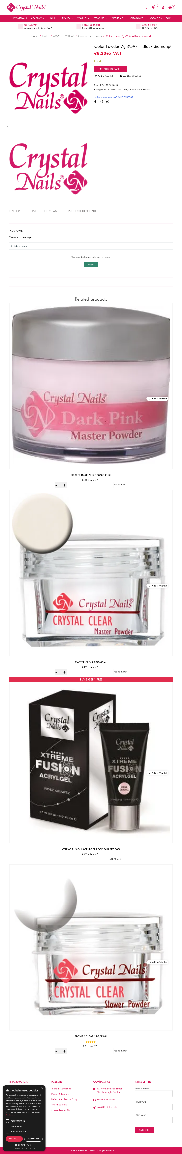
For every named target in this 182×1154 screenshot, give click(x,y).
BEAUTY (66, 18)
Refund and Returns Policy (64, 1099)
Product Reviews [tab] (44, 210)
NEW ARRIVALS (19, 18)
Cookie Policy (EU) (60, 1110)
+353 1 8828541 (106, 1099)
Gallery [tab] (15, 210)
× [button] (42, 1088)
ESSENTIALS (117, 18)
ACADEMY (36, 18)
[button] (157, 399)
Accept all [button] (14, 1139)
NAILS (52, 18)
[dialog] (24, 1118)
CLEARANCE (136, 18)
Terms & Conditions (61, 1088)
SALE (168, 18)
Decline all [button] (33, 1139)
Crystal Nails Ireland (86, 1150)
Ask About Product (132, 76)
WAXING (81, 18)
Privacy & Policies (60, 1093)
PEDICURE (99, 18)
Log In (91, 264)
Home (34, 36)
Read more (10, 1115)
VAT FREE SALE (59, 1104)
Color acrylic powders (90, 36)
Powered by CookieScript (24, 1148)
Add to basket (113, 69)
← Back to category (113, 97)
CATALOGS (156, 18)
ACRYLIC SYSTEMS (63, 36)
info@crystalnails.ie (107, 1107)
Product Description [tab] (84, 210)
